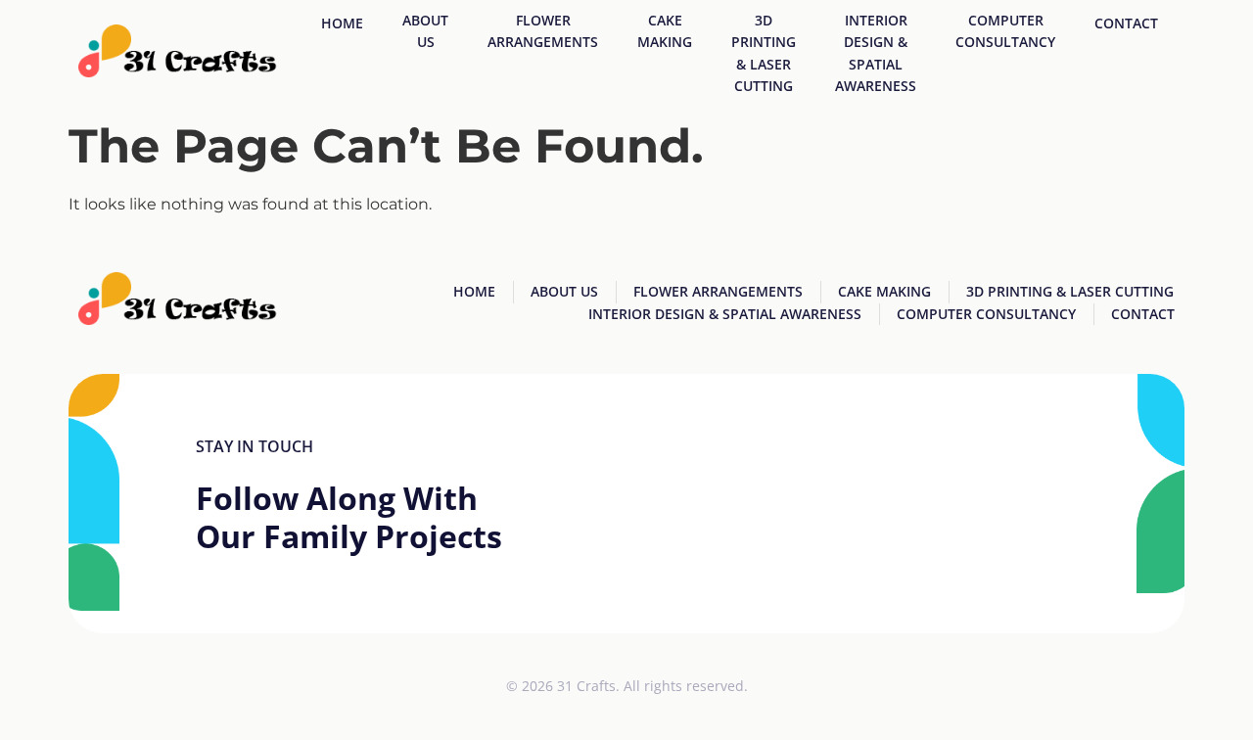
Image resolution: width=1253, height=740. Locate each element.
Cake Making (664, 31)
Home (342, 23)
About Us (425, 31)
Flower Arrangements (542, 31)
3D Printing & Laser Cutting (763, 53)
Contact (1126, 23)
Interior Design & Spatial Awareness (875, 53)
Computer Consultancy (1005, 31)
